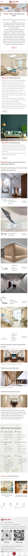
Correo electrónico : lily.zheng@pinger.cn (11, 524)
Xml (10, 549)
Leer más (14, 47)
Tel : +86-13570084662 (8, 522)
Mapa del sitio (4, 549)
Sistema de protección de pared (21, 496)
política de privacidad (16, 549)
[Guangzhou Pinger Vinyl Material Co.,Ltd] (14, 2)
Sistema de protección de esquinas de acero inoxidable (7, 496)
